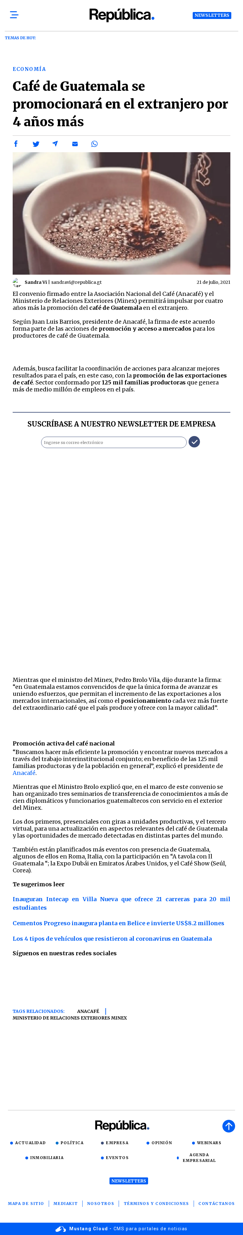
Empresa (117, 1142)
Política (72, 1142)
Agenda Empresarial (199, 1157)
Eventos (117, 1157)
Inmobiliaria (47, 1157)
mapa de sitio (26, 1203)
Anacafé (24, 773)
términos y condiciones (156, 1203)
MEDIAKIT (65, 1203)
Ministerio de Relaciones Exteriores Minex (70, 1018)
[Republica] (121, 15)
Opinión (162, 1142)
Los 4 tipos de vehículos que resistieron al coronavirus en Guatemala (112, 938)
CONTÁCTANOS (216, 1203)
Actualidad (30, 1142)
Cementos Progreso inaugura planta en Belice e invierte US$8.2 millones (118, 923)
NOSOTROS (101, 1203)
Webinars (209, 1142)
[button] (16, 143)
